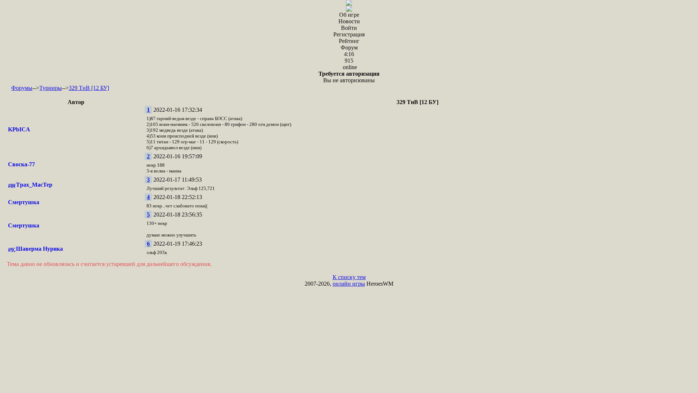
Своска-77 (21, 164)
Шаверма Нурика (39, 249)
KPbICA (19, 129)
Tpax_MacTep (34, 185)
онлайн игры (349, 284)
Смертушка (23, 202)
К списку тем (349, 277)
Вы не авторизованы (349, 77)
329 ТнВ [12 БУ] (89, 88)
